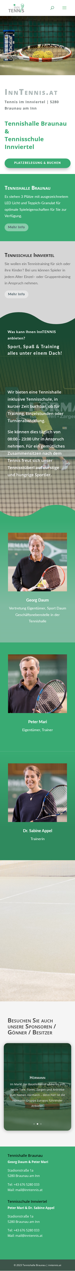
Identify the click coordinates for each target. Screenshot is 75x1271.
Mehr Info (16, 227)
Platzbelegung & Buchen (37, 163)
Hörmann (37, 1077)
